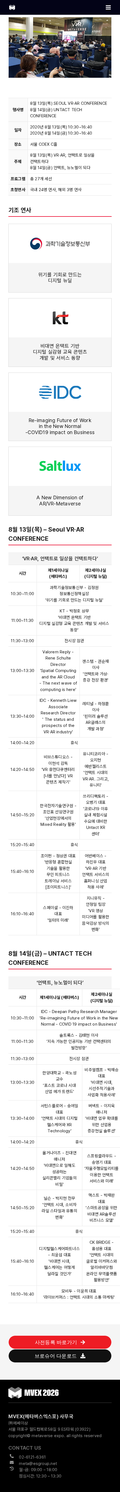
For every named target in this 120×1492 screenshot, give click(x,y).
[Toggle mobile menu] (109, 7)
